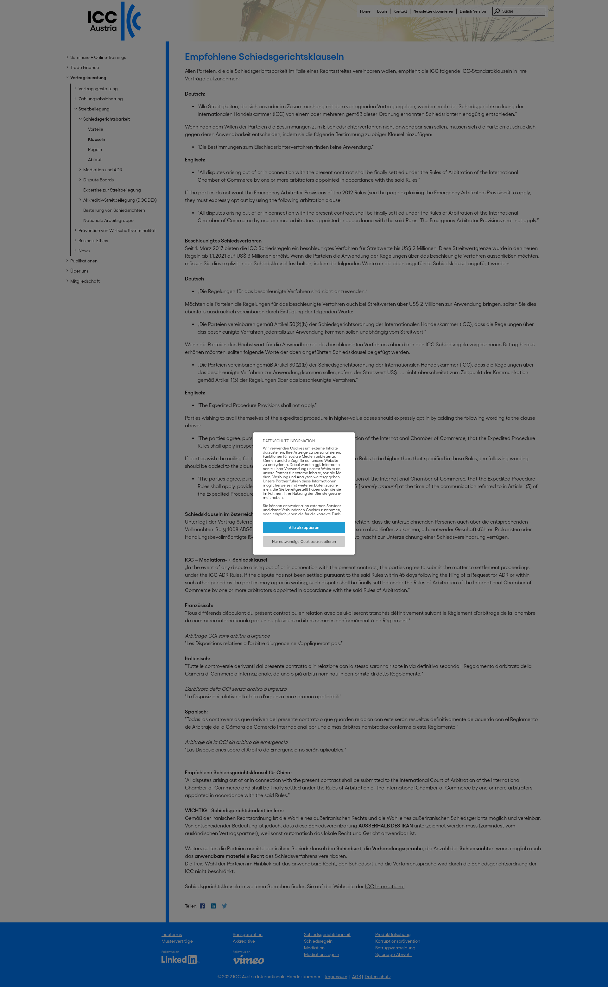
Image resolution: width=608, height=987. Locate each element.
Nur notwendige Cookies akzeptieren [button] (304, 541)
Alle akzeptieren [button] (304, 527)
